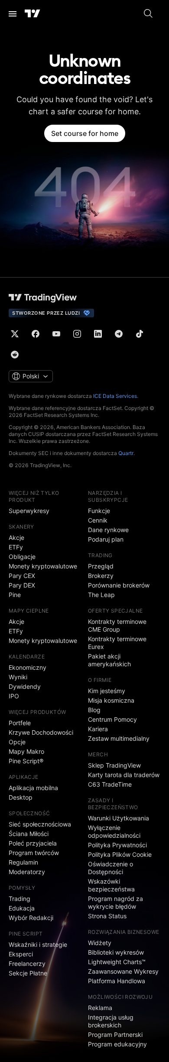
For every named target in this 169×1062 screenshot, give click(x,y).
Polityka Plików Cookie (120, 854)
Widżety (99, 942)
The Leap (101, 594)
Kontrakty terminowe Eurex (117, 642)
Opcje (17, 742)
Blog (94, 709)
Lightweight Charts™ (117, 961)
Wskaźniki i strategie (38, 944)
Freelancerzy (27, 963)
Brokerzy (101, 575)
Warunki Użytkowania (118, 818)
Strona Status (107, 916)
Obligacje (22, 556)
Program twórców (34, 852)
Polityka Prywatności (117, 845)
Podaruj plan (106, 539)
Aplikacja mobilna (33, 787)
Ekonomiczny (27, 667)
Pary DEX (22, 585)
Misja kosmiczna (111, 700)
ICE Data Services (115, 396)
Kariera (98, 729)
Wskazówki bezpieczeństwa (111, 885)
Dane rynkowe (108, 529)
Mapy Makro (26, 751)
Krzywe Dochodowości (41, 732)
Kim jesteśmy (106, 690)
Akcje (16, 537)
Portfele (20, 722)
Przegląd (101, 566)
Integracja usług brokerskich (110, 1021)
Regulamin (23, 862)
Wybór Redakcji (31, 917)
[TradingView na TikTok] (139, 334)
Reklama (100, 1007)
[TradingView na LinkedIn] (98, 334)
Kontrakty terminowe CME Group (117, 625)
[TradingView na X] (15, 334)
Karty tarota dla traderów (123, 774)
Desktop (20, 797)
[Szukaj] (148, 14)
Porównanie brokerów (119, 585)
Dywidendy (25, 686)
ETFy (16, 547)
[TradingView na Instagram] (77, 334)
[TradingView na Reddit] (15, 355)
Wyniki (18, 677)
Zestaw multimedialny (119, 738)
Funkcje (99, 510)
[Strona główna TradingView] (32, 14)
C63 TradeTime (110, 784)
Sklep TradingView (114, 765)
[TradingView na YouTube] (56, 334)
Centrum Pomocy (112, 719)
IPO (14, 696)
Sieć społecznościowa (40, 824)
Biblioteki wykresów (116, 952)
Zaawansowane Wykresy (123, 971)
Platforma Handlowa (116, 981)
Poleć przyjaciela (33, 843)
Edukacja (22, 908)
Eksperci (21, 954)
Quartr (125, 453)
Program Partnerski (115, 1034)
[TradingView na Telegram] (119, 334)
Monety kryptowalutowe (43, 566)
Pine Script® (26, 761)
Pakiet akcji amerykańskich (109, 660)
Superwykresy (29, 510)
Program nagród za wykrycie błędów (115, 902)
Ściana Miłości (29, 833)
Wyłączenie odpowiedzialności (114, 831)
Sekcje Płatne (28, 973)
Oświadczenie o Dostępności (110, 867)
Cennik (97, 520)
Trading (19, 898)
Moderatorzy (27, 871)
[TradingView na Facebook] (35, 334)
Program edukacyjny (117, 1044)
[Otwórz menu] (12, 14)
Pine (15, 594)
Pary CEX (22, 575)
